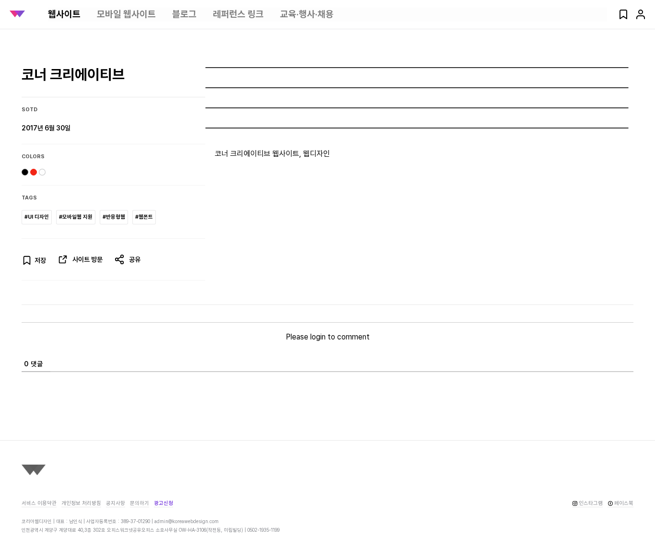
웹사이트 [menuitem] (64, 14)
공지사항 (115, 503)
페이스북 (623, 503)
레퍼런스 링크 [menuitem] (238, 14)
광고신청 (163, 503)
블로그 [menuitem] (184, 14)
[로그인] (640, 17)
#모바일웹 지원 (76, 217)
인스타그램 (591, 503)
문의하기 (139, 503)
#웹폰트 (144, 217)
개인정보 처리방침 (81, 503)
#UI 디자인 (36, 217)
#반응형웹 (114, 217)
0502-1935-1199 (263, 530)
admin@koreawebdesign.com (186, 521)
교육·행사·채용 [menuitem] (307, 14)
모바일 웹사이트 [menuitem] (126, 14)
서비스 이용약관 (39, 503)
